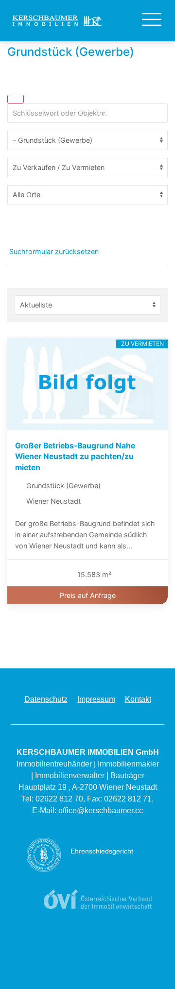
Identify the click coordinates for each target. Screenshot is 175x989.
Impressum (96, 699)
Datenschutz (46, 699)
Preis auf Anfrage (88, 595)
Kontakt (138, 699)
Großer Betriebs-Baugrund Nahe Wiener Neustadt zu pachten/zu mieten (75, 456)
